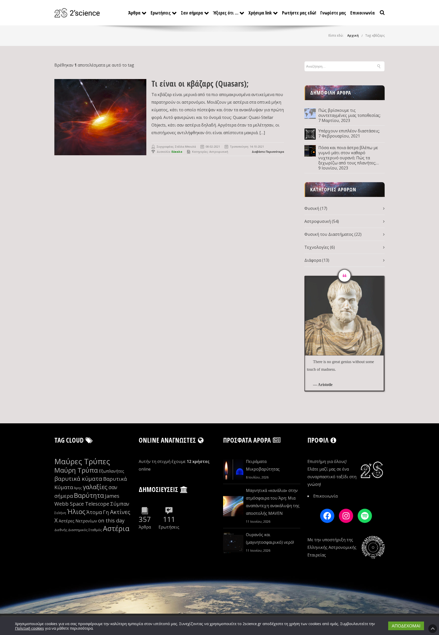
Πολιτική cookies (29, 628)
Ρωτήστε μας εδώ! (299, 13)
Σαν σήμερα (192, 13)
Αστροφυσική (218, 151)
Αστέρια (116, 528)
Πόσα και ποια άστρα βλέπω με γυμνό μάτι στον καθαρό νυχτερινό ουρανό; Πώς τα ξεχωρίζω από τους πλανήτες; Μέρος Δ (348, 155)
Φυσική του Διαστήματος (328, 234)
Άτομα (94, 512)
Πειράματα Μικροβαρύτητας (263, 465)
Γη (106, 512)
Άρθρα (134, 13)
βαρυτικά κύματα (78, 479)
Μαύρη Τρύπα (76, 470)
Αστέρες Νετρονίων (78, 521)
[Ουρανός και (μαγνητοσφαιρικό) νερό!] (233, 543)
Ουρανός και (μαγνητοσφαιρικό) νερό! (270, 538)
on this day (111, 520)
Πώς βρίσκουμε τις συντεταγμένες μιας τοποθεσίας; (349, 113)
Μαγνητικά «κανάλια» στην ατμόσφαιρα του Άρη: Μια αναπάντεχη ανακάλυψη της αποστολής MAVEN (273, 502)
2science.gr (252, 623)
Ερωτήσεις (161, 13)
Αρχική (353, 35)
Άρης (78, 488)
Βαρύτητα (89, 495)
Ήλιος (76, 511)
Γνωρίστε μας (333, 13)
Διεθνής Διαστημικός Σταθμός (78, 530)
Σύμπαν (119, 503)
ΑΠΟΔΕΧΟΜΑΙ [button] (406, 626)
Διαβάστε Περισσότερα (268, 151)
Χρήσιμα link (260, 13)
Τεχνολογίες (316, 247)
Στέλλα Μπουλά (185, 146)
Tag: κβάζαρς (375, 35)
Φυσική (311, 208)
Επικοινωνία (362, 13)
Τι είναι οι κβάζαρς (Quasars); (200, 83)
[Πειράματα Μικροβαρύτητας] (233, 469)
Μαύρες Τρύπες (82, 461)
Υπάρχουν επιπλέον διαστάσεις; (349, 130)
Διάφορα (312, 260)
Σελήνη (60, 512)
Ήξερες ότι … (225, 13)
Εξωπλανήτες (111, 471)
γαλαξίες (95, 487)
